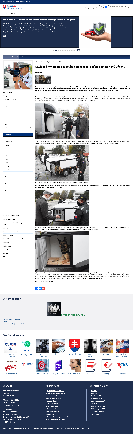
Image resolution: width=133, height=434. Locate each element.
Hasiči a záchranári (53, 409)
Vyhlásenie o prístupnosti (57, 428)
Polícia (23, 57)
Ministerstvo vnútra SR (55, 391)
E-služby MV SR (96, 396)
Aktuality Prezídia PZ (9, 103)
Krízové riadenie (53, 412)
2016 (6, 184)
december (8, 131)
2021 (6, 124)
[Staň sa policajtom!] (54, 309)
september (9, 141)
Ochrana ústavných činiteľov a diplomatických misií (16, 223)
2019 (6, 173)
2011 (6, 201)
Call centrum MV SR (97, 412)
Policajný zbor (7, 96)
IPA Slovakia (8, 322)
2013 (6, 194)
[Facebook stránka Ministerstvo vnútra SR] (106, 7)
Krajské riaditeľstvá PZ (9, 219)
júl (6, 148)
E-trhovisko (95, 414)
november (8, 134)
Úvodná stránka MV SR (11, 57)
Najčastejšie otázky (8, 246)
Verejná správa (52, 406)
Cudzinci (94, 404)
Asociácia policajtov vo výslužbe (14, 324)
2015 (6, 187)
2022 (6, 120)
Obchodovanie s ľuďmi (98, 401)
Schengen (50, 414)
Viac (4, 36)
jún (6, 152)
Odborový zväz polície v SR (12, 319)
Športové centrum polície (56, 419)
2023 (6, 117)
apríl (7, 159)
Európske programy (54, 398)
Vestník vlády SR (96, 398)
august (7, 145)
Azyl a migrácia (52, 404)
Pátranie (5, 228)
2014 (6, 191)
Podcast (94, 391)
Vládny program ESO (98, 409)
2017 (6, 180)
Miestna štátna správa (98, 406)
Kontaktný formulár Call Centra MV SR (16, 417)
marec (7, 162)
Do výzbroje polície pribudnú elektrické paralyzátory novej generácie (36, 19)
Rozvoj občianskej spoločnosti (57, 417)
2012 (6, 198)
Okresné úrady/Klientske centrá (58, 396)
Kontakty (5, 253)
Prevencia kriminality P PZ (10, 232)
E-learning (6, 257)
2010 (6, 205)
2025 (6, 110)
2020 (6, 127)
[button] (9, 13)
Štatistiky (6, 250)
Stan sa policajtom (97, 393)
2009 (6, 208)
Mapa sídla (43, 428)
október (8, 138)
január (7, 169)
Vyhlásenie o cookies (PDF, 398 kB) (79, 428)
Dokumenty (6, 242)
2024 (6, 113)
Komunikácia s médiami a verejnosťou (13, 239)
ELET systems (34, 428)
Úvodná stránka (7, 92)
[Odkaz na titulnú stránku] (13, 7)
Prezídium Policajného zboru (11, 215)
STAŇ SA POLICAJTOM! (9, 99)
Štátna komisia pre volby (56, 393)
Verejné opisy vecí (8, 235)
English (101, 6)
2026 (6, 106)
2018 (6, 177)
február (8, 166)
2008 (6, 212)
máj (7, 155)
